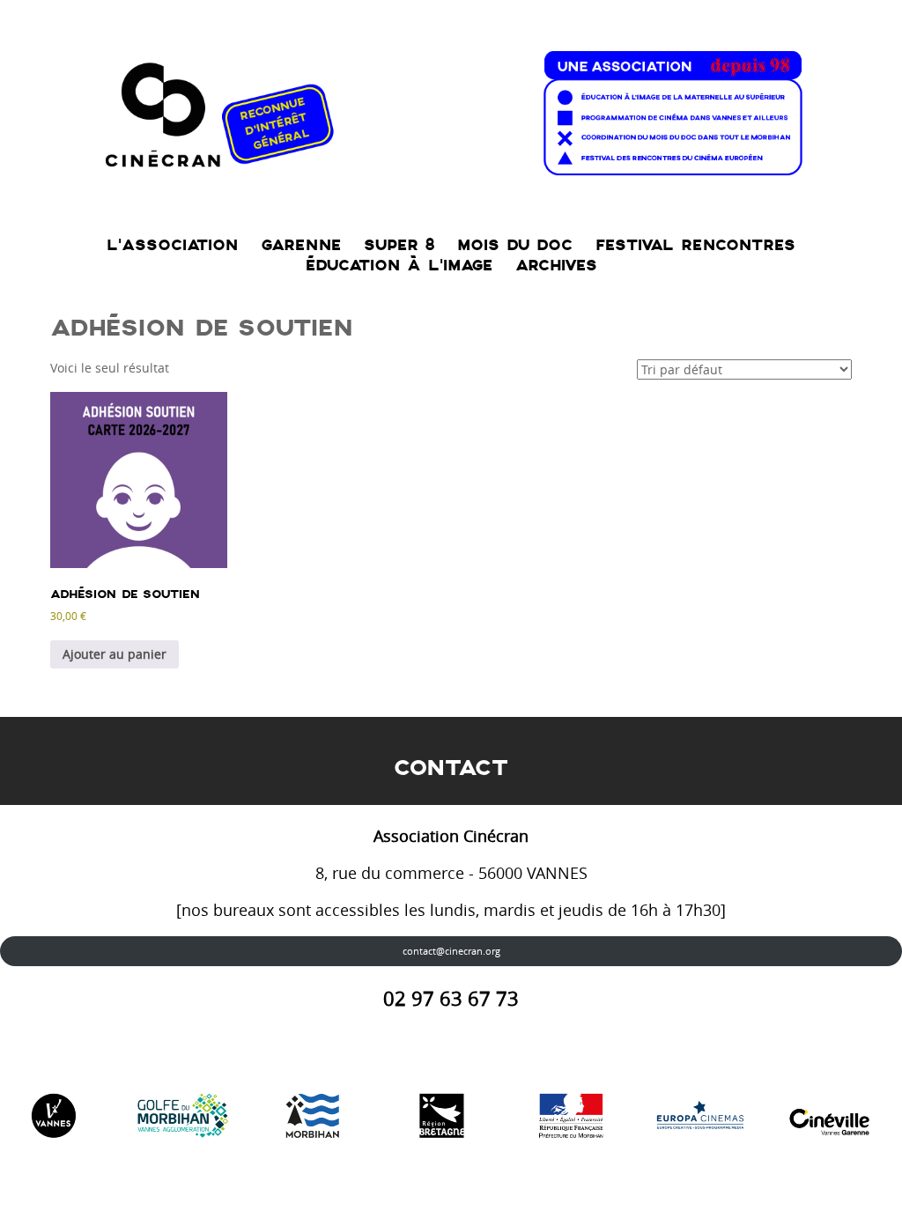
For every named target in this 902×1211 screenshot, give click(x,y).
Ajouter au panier (114, 654)
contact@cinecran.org (451, 950)
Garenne (301, 245)
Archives (556, 265)
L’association (172, 245)
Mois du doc (515, 245)
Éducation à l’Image (399, 265)
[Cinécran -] (450, 109)
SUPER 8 (399, 245)
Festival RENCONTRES (695, 245)
